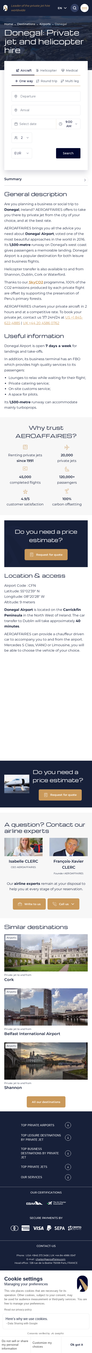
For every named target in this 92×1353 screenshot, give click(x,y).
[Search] (73, 8)
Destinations (26, 24)
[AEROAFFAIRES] (5, 8)
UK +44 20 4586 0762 (41, 323)
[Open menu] (84, 8)
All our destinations (46, 1102)
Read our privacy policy (18, 1309)
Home (8, 24)
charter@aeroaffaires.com (50, 1259)
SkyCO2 (35, 282)
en (60, 8)
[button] (46, 554)
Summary (13, 179)
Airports (45, 24)
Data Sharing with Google (23, 1323)
